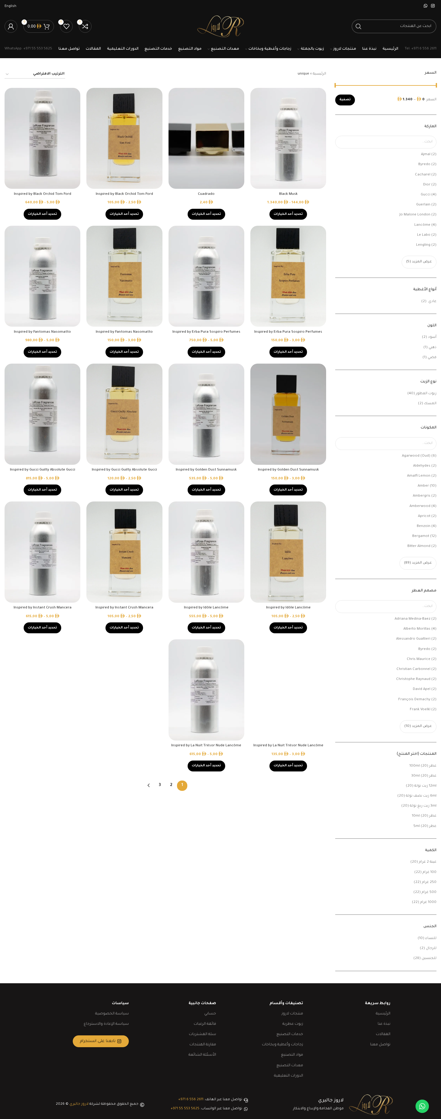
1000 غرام (428, 902)
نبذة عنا (384, 1024)
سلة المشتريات (202, 1034)
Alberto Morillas (416, 629)
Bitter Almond (418, 546)
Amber (423, 486)
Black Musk (288, 194)
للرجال (431, 949)
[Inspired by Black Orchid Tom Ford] (124, 138)
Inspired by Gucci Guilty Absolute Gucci (124, 470)
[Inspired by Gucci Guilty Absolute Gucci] (124, 414)
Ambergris (421, 496)
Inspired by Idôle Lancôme (288, 608)
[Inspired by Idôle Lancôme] (288, 552)
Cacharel (422, 175)
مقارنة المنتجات (202, 1045)
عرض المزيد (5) (419, 262)
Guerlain (423, 205)
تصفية (345, 100)
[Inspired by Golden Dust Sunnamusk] (288, 414)
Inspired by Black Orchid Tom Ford (124, 194)
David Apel (421, 689)
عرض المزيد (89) (418, 563)
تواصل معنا (380, 1045)
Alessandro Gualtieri (413, 639)
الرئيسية (319, 74)
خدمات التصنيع (289, 1034)
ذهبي (432, 348)
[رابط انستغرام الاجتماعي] (432, 6)
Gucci (425, 195)
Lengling (423, 245)
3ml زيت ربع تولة (423, 806)
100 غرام (429, 872)
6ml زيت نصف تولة (421, 796)
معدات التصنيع (289, 1066)
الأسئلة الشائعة (202, 1055)
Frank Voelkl (420, 710)
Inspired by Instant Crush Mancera (124, 608)
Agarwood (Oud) (416, 456)
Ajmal (425, 155)
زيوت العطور (426, 394)
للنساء (430, 939)
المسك (430, 404)
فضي (432, 358)
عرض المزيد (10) (418, 726)
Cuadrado (206, 194)
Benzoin (423, 526)
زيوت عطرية (292, 1024)
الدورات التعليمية (288, 1076)
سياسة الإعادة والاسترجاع (106, 1024)
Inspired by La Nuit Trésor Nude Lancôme (288, 746)
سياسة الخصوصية (112, 1014)
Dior (426, 185)
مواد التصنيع (292, 1055)
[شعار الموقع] (220, 27)
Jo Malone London (414, 215)
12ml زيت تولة (425, 786)
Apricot (424, 516)
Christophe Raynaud (413, 679)
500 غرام (429, 892)
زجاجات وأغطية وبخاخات (282, 1045)
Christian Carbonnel (413, 669)
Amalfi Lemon (418, 476)
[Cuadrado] (206, 138)
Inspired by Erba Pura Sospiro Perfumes (288, 332)
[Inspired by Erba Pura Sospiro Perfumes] (288, 276)
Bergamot (420, 536)
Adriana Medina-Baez (412, 619)
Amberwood (419, 506)
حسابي (210, 1014)
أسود (432, 337)
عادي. (431, 302)
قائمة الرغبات (205, 1024)
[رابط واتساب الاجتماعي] (425, 6)
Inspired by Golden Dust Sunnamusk (288, 470)
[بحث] (359, 26)
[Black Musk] (288, 138)
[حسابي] (11, 26)
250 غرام (429, 882)
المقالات (383, 1034)
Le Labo (423, 235)
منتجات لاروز (292, 1014)
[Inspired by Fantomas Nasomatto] (124, 276)
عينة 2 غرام (427, 862)
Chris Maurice (418, 659)
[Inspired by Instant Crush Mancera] (124, 552)
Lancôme (422, 225)
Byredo (424, 165)
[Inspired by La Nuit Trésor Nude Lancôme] (288, 690)
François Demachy (414, 700)
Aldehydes (421, 466)
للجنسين (429, 959)
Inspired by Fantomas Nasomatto (124, 332)
